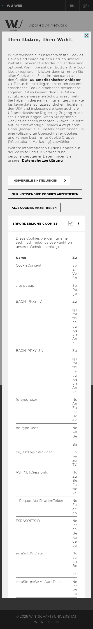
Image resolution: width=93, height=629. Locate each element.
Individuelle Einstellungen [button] (35, 180)
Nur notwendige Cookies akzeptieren (45, 194)
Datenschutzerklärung (42, 160)
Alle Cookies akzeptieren (34, 207)
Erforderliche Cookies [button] (35, 223)
